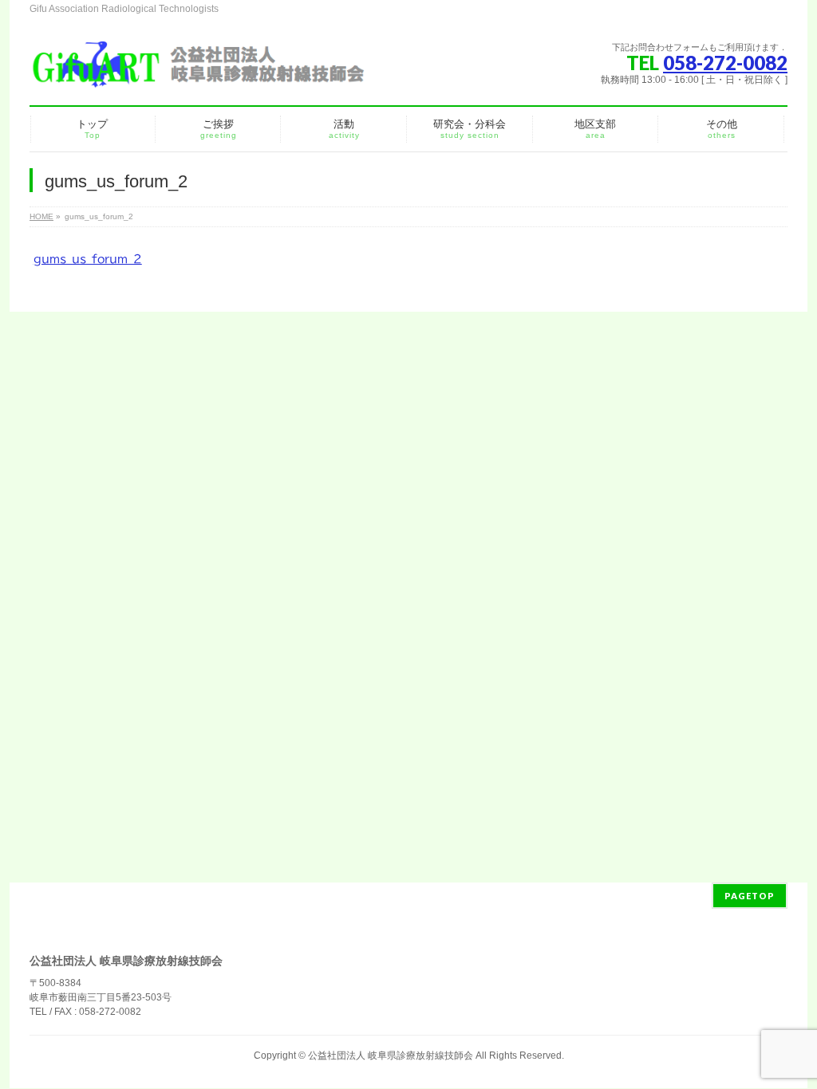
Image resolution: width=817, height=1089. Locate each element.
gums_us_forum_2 (88, 259)
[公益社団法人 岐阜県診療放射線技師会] (197, 71)
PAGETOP (749, 895)
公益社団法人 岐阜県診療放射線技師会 (390, 1055)
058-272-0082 (725, 62)
